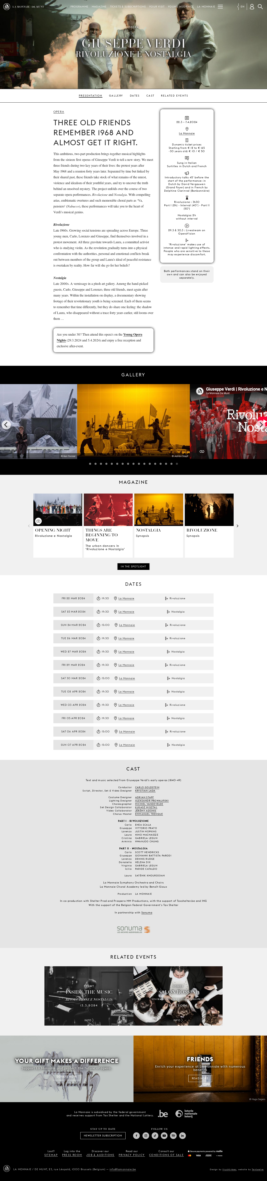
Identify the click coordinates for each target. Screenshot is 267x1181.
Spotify (173, 1135)
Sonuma (146, 912)
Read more (200, 1078)
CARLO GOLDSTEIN (147, 787)
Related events (174, 95)
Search (260, 6)
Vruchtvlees (229, 1169)
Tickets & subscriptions (128, 6)
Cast (150, 95)
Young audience (181, 6)
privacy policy (132, 1154)
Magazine (99, 6)
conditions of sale (166, 1154)
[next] (260, 424)
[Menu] (220, 6)
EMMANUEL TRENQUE (149, 814)
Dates (135, 95)
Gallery (116, 95)
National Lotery (186, 1114)
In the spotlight (133, 566)
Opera (58, 111)
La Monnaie (206, 6)
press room (72, 1154)
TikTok (155, 1135)
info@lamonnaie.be (123, 1169)
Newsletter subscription (103, 1135)
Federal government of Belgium (163, 1113)
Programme (79, 6)
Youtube (164, 1135)
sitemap (51, 1154)
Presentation (90, 95)
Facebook (136, 1135)
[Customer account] (252, 6)
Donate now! (67, 1076)
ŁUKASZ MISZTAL (146, 807)
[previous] (6, 424)
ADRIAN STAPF (144, 797)
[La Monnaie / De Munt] (6, 1168)
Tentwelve (258, 1169)
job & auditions (100, 1154)
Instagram (145, 1135)
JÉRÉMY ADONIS (145, 810)
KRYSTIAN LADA (145, 790)
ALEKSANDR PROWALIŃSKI (152, 800)
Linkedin (182, 1135)
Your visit (157, 6)
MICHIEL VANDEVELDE (149, 804)
